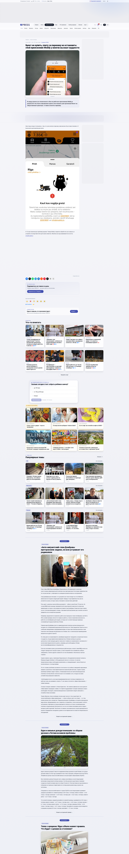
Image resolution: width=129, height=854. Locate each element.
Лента (42, 24)
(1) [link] (98, 342)
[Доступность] (108, 1)
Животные (60, 28)
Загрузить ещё (64, 374)
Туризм (71, 28)
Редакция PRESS (45, 42)
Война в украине (78, 28)
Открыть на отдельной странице (64, 716)
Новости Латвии (49, 24)
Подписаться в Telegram (35, 291)
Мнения (80, 24)
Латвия (41, 28)
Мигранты (31, 28)
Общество (46, 28)
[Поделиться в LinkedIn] (38, 279)
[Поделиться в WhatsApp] (32, 279)
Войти (104, 1)
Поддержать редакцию (95, 1)
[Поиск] (95, 24)
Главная (36, 24)
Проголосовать (36, 400)
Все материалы (99, 461)
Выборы (84, 28)
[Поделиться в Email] (50, 279)
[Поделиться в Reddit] (41, 279)
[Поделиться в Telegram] (35, 279)
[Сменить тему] (101, 24)
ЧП (98, 28)
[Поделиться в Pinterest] (44, 279)
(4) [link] (53, 344)
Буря (89, 28)
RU (104, 24)
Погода (36, 28)
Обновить (99, 456)
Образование (53, 28)
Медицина (94, 28)
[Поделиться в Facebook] (27, 279)
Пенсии (25, 28)
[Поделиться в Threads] (47, 279)
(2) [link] (32, 345)
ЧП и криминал (63, 24)
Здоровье (66, 28)
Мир (56, 24)
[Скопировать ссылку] (53, 279)
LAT (107, 24)
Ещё (85, 24)
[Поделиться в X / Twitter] (29, 279)
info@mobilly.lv (29, 235)
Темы (21, 28)
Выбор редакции (72, 24)
